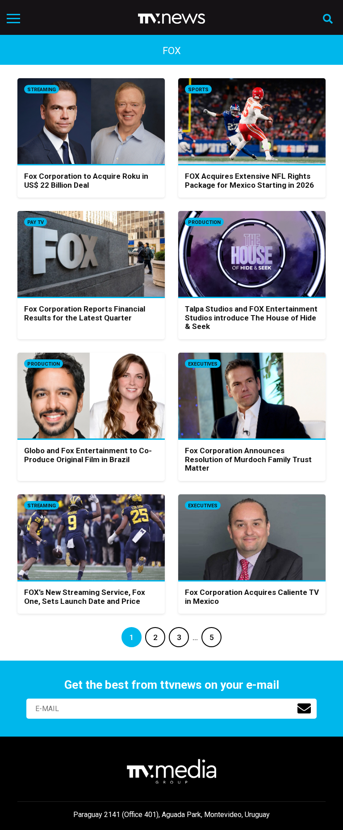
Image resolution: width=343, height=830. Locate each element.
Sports (198, 90)
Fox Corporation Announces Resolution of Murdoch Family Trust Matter (248, 459)
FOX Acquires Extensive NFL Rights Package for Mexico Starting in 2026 (249, 181)
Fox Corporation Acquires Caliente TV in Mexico (252, 597)
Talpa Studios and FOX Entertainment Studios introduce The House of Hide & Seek (251, 317)
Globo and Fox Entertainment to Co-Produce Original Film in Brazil (88, 455)
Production (204, 222)
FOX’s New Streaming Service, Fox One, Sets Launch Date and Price (84, 597)
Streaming (41, 90)
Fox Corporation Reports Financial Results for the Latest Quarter (84, 313)
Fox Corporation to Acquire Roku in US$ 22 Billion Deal (86, 181)
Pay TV (35, 222)
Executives (203, 364)
